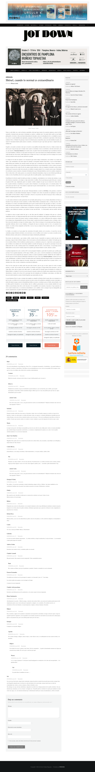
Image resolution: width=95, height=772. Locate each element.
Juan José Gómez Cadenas (76, 95)
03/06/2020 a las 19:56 (13, 375)
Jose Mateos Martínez (75, 133)
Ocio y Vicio (66, 70)
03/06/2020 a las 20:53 (13, 386)
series (23, 297)
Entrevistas (52, 70)
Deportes (44, 70)
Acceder (27, 25)
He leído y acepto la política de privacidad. (75, 320)
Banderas (68, 138)
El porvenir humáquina (71, 99)
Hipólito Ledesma (75, 149)
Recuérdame (69, 177)
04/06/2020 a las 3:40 (11, 547)
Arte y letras (14, 70)
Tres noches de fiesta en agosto (73, 113)
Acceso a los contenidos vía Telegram (74, 326)
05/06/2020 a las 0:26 (11, 555)
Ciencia (23, 70)
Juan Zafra (73, 102)
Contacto (67, 25)
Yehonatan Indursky (12, 300)
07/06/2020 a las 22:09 (15, 646)
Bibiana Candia (14, 83)
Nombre (9, 720)
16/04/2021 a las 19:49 (15, 400)
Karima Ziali (73, 140)
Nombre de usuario (70, 166)
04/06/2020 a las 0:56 (11, 527)
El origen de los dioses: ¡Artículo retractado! (77, 106)
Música (59, 70)
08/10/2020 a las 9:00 (17, 670)
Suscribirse (15, 345)
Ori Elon (16, 297)
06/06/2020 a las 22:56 (12, 624)
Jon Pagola (73, 126)
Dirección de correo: (70, 313)
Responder (20, 364)
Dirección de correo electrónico (15, 727)
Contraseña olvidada (70, 186)
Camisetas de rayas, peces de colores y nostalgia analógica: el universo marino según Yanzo (75, 122)
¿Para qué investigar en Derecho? (74, 131)
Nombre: (67, 306)
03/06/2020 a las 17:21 (12, 425)
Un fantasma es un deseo (72, 154)
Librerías (60, 25)
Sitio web (10, 734)
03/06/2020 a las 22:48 (12, 482)
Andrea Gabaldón (75, 116)
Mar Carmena (74, 156)
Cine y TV (9, 76)
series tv (30, 297)
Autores (41, 25)
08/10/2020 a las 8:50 (13, 459)
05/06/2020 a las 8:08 (13, 565)
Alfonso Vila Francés (75, 86)
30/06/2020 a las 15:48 (16, 658)
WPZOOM (61, 767)
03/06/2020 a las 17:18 (12, 411)
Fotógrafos (48, 25)
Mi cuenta (33, 25)
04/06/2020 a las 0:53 (11, 516)
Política (75, 70)
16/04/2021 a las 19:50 (15, 471)
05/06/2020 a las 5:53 (11, 589)
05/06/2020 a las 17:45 (12, 598)
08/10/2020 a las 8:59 (11, 678)
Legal (74, 25)
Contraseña (68, 172)
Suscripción (20, 25)
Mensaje (10, 706)
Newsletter (82, 25)
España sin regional (70, 84)
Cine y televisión (33, 70)
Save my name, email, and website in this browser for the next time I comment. (25, 740)
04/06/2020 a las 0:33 (11, 503)
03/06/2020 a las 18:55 (12, 438)
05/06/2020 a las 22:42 (12, 611)
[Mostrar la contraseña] (86, 174)
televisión (45, 297)
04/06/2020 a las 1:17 (11, 536)
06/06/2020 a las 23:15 (13, 634)
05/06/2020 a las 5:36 (11, 574)
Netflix (8, 297)
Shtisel (37, 297)
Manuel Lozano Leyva (76, 109)
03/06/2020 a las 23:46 (12, 492)
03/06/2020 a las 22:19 (12, 449)
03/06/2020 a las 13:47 (12, 364)
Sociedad (82, 70)
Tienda (55, 25)
